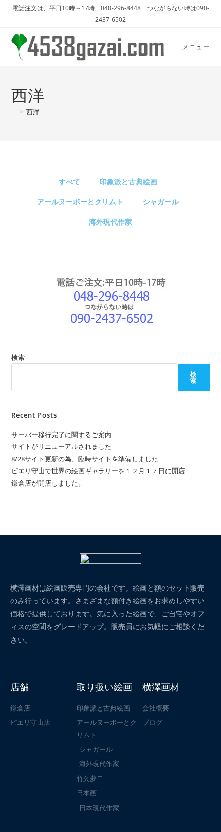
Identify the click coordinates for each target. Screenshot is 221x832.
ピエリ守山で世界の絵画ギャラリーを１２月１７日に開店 (98, 470)
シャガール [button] (161, 202)
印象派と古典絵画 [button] (128, 182)
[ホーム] (13, 111)
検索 (18, 357)
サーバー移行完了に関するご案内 (61, 434)
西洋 (33, 111)
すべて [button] (69, 182)
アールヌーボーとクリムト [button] (80, 202)
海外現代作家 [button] (110, 222)
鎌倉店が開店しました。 (48, 483)
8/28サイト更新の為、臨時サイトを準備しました (84, 458)
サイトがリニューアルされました (61, 446)
